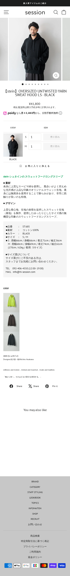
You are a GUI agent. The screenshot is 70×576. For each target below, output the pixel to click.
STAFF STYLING (35, 492)
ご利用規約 (35, 551)
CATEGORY (35, 486)
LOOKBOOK (35, 497)
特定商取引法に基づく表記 (35, 541)
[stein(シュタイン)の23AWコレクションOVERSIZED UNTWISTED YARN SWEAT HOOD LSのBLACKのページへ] (35, 341)
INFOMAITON (35, 508)
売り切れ (55, 137)
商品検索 (35, 535)
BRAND (35, 481)
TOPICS (35, 502)
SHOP (35, 513)
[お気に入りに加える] (22, 422)
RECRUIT (35, 518)
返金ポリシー (35, 557)
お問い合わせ (35, 524)
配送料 (21, 107)
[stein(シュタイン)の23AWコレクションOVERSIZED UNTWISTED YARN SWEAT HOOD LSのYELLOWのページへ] (35, 302)
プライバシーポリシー (35, 546)
